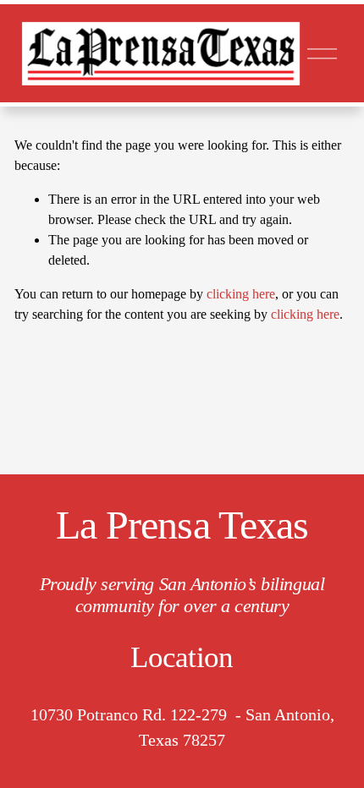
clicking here (241, 294)
